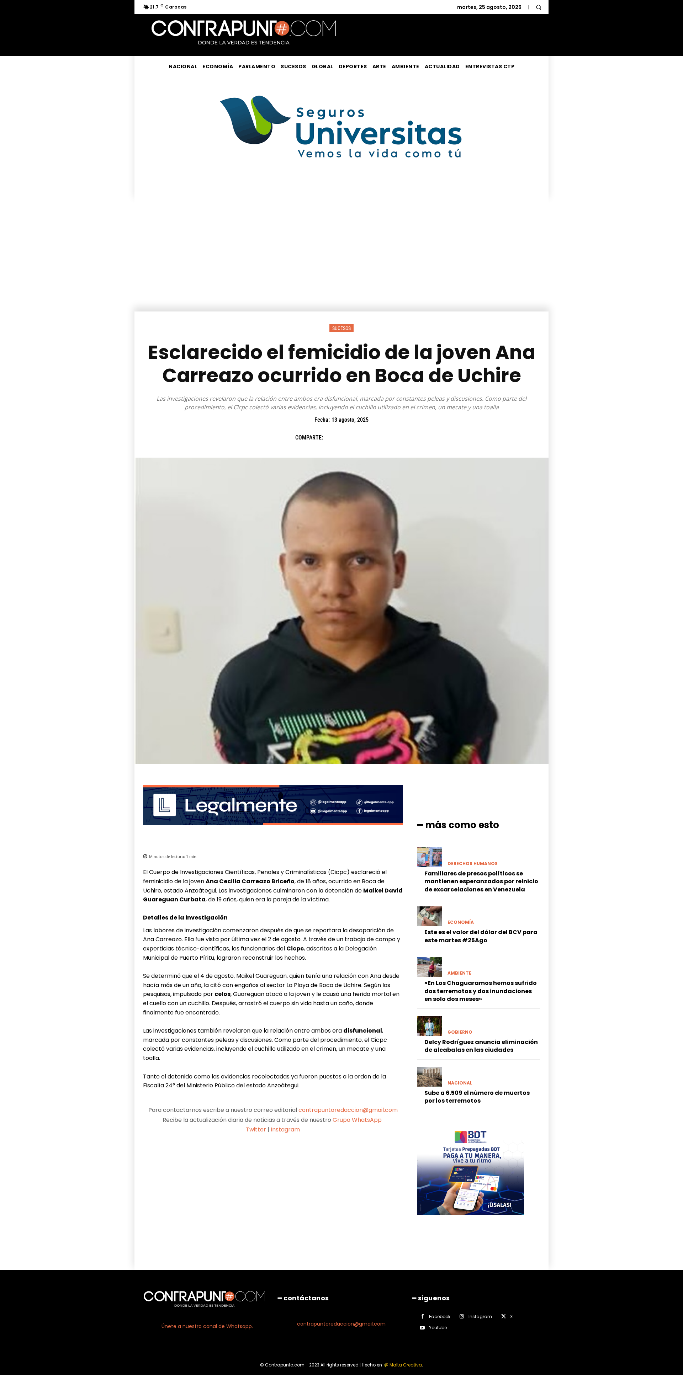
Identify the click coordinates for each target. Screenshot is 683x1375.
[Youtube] (422, 1327)
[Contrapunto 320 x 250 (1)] (470, 1220)
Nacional (460, 1083)
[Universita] (342, 184)
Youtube (438, 1328)
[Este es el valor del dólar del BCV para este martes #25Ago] (429, 916)
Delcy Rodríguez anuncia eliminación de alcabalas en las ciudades (481, 1046)
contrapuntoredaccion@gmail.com (348, 1110)
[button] (538, 7)
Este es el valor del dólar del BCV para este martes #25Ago (481, 936)
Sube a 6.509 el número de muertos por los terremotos (477, 1097)
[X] (348, 437)
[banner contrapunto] (273, 830)
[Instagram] (461, 1316)
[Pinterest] (365, 437)
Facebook (439, 1316)
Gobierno (460, 1032)
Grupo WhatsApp (358, 1120)
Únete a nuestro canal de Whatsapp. (207, 1326)
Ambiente (459, 973)
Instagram (285, 1129)
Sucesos (341, 328)
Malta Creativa (406, 1365)
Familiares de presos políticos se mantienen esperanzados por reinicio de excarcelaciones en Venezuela (481, 881)
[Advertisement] (341, 258)
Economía (461, 922)
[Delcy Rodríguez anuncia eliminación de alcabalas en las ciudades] (429, 1025)
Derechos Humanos (473, 864)
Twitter (256, 1129)
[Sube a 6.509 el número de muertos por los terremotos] (429, 1076)
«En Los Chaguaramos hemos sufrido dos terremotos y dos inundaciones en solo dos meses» (480, 991)
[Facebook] (332, 437)
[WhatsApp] (381, 437)
